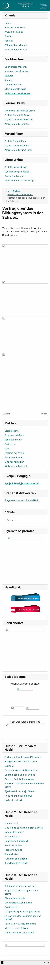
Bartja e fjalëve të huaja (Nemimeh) (23, 757)
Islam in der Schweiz (15, 89)
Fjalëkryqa (10, 444)
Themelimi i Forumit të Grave (20, 110)
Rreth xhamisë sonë (15, 27)
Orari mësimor (12, 430)
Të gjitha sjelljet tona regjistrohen (22, 911)
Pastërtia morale (13, 845)
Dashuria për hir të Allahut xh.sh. (22, 770)
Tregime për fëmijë (14, 453)
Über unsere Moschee (16, 66)
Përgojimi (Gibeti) (14, 849)
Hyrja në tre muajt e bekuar (19, 795)
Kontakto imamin (13, 439)
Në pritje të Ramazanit (16, 841)
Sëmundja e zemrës (15, 898)
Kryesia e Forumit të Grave (18, 119)
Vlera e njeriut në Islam (16, 928)
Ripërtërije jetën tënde (16, 863)
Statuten (9, 75)
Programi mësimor (14, 435)
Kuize (7, 448)
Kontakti (9, 40)
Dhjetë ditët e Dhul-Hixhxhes (20, 774)
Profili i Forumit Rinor (16, 141)
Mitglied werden (13, 84)
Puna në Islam (12, 854)
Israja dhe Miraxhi (14, 800)
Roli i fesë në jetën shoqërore (20, 886)
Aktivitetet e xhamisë (16, 49)
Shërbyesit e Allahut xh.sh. (18, 902)
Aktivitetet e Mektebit (16, 466)
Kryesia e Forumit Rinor (17, 145)
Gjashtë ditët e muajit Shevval (20, 791)
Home (8, 23)
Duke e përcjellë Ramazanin (19, 779)
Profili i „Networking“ (16, 167)
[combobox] (18, 520)
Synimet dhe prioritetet (17, 171)
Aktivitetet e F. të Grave (17, 124)
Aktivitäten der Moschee (17, 93)
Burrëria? (9, 765)
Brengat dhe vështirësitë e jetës (21, 761)
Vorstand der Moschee (16, 71)
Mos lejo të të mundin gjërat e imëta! (24, 827)
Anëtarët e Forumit (14, 176)
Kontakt (9, 80)
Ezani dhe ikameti (14, 457)
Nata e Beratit (12, 836)
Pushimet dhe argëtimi (16, 858)
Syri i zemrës (11, 907)
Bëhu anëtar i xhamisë (16, 45)
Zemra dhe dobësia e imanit (19, 932)
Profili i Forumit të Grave (17, 115)
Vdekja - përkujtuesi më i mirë (20, 923)
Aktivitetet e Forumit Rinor (18, 150)
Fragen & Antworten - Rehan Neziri (22, 500)
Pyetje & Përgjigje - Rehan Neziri (22, 483)
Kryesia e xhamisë (14, 31)
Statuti (8, 36)
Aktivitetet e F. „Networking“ (19, 180)
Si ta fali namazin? (14, 461)
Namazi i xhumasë (14, 832)
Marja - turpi (11, 823)
